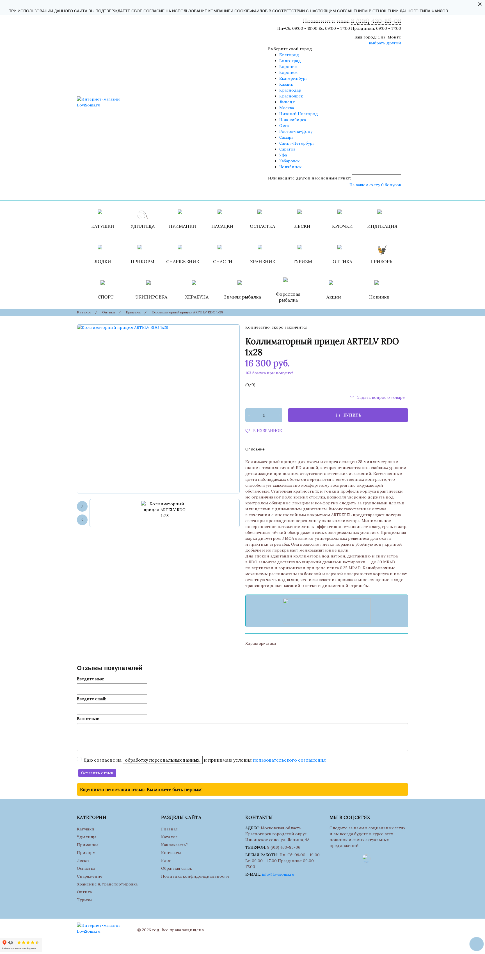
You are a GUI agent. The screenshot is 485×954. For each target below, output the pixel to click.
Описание (255, 449)
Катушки (85, 829)
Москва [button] (286, 107)
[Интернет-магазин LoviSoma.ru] (105, 102)
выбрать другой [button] (385, 42)
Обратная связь (176, 868)
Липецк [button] (287, 101)
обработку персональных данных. (162, 760)
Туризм (84, 899)
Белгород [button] (289, 54)
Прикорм (86, 852)
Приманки (87, 844)
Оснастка (86, 868)
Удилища (86, 836)
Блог (166, 860)
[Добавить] (278, 415)
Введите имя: (90, 678)
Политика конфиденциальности (195, 876)
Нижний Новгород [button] (298, 113)
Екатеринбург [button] (293, 78)
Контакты (171, 852)
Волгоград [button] (290, 60)
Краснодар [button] (290, 90)
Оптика (84, 891)
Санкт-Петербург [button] (296, 143)
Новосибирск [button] (292, 119)
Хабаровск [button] (289, 160)
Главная (169, 829)
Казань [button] (286, 84)
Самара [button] (286, 137)
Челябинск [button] (290, 166)
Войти (270, 193)
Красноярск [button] (291, 96)
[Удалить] (248, 415)
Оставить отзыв (97, 772)
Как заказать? (174, 844)
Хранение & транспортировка (107, 884)
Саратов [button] (287, 149)
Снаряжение (89, 876)
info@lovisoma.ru (278, 874)
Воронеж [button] (288, 66)
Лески (83, 860)
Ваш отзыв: (88, 718)
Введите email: (91, 698)
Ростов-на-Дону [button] (295, 131)
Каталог (169, 836)
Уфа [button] (283, 155)
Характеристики (260, 643)
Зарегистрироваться (301, 193)
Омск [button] (284, 125)
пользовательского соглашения (289, 760)
